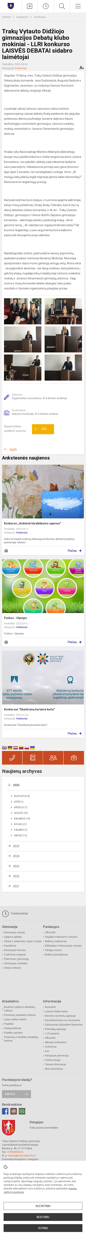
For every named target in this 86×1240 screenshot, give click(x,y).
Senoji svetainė (12, 967)
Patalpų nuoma (53, 950)
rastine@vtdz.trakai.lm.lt (22, 1155)
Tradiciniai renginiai (15, 954)
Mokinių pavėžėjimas (56, 954)
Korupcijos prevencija (57, 1055)
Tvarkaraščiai (19, 913)
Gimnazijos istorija (14, 932)
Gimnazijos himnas (15, 950)
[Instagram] (13, 1111)
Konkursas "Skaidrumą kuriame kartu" (29, 709)
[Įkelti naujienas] (30, 6)
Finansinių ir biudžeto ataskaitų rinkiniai (21, 1039)
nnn (47, 1051)
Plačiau (72, 550)
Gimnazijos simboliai (15, 963)
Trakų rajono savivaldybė (43, 1127)
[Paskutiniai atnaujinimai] (46, 6)
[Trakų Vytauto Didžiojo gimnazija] (11, 6)
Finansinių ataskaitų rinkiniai (20, 1015)
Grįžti (13, 449)
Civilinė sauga (52, 1060)
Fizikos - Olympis (15, 618)
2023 (16, 866)
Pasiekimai (10, 945)
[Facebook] (5, 1111)
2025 (16, 846)
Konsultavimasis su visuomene (62, 1020)
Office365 (50, 932)
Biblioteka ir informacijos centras (63, 945)
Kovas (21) (20, 824)
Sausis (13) (20, 835)
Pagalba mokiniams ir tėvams (61, 937)
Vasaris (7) (20, 829)
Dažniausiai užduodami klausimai (63, 1024)
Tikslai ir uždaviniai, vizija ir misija (22, 941)
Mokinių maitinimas (56, 941)
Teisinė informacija (55, 1064)
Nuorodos (50, 1007)
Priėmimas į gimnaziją (16, 959)
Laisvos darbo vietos (56, 1011)
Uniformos (51, 1046)
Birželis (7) (20, 807)
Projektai (9, 1023)
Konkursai (40, 16)
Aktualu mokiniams (55, 1042)
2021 (16, 886)
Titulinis (6, 16)
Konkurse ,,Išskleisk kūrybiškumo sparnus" (32, 523)
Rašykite (10, 1094)
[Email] (22, 1111)
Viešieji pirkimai (12, 1028)
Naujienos (23, 16)
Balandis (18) (22, 818)
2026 (16, 785)
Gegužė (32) (21, 813)
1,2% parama (52, 1033)
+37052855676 (14, 1151)
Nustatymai (43, 1206)
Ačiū (40, 429)
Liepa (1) (19, 801)
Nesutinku (43, 1217)
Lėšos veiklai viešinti (15, 1019)
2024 (16, 856)
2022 (16, 876)
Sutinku (43, 1228)
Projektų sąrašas (13, 1032)
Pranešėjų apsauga (55, 1029)
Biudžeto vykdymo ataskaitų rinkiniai (19, 1009)
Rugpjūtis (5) (22, 796)
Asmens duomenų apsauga (60, 1015)
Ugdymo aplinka (13, 937)
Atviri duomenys (54, 1068)
